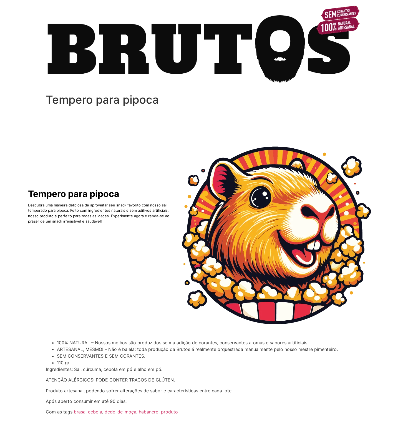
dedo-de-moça (120, 412)
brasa (79, 412)
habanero (148, 412)
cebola (95, 412)
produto (169, 412)
